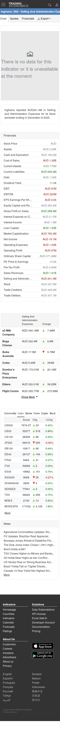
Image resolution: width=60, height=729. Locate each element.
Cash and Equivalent (16, 155)
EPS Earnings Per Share (18, 200)
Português (9, 683)
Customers (9, 644)
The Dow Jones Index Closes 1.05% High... (29, 545)
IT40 (7, 466)
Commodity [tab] (10, 413)
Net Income (10, 239)
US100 (8, 437)
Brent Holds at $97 (15, 549)
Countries (8, 614)
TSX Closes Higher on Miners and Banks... (29, 553)
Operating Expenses (16, 245)
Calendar (8, 622)
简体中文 (37, 691)
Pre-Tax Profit (12, 267)
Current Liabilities (14, 172)
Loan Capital (11, 228)
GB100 (8, 448)
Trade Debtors (12, 295)
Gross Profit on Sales (16, 211)
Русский (8, 691)
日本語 (36, 695)
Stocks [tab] (28, 413)
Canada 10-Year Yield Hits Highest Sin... (28, 571)
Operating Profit (13, 250)
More (7, 513)
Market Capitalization (16, 233)
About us (8, 661)
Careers (7, 648)
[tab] (44, 18)
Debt (6, 177)
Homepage (9, 609)
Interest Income (13, 222)
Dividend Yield (12, 183)
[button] (57, 5)
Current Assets (12, 166)
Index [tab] (21, 413)
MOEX (8, 500)
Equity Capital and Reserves (18, 205)
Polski (35, 683)
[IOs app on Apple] (43, 646)
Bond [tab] (52, 413)
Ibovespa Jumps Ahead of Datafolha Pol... (28, 540)
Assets (8, 149)
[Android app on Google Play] (43, 655)
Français (8, 687)
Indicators (8, 618)
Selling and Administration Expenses (18, 278)
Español (8, 678)
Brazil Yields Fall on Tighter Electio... (25, 566)
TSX (7, 495)
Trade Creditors (13, 290)
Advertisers (9, 657)
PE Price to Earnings (16, 262)
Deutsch (37, 674)
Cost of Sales (12, 160)
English (7, 674)
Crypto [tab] (44, 413)
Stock (7, 284)
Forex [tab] (37, 413)
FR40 (7, 460)
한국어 (36, 700)
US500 (8, 425)
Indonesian (38, 687)
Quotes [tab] (14, 18)
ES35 (7, 471)
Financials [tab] (28, 18)
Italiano (36, 678)
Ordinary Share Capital (17, 256)
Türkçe (7, 695)
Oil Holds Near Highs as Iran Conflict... (26, 558)
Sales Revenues (13, 273)
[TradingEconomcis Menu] (4, 4)
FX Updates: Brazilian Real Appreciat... (27, 536)
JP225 (8, 442)
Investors (8, 653)
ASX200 (9, 477)
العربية (6, 700)
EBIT (7, 188)
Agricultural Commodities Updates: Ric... (28, 532)
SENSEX (10, 489)
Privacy (7, 666)
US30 (7, 431)
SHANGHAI (11, 483)
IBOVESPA (11, 506)
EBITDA (8, 194)
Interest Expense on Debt (18, 217)
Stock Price (10, 143)
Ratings (7, 631)
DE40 (7, 454)
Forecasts (8, 627)
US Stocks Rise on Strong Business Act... (28, 562)
